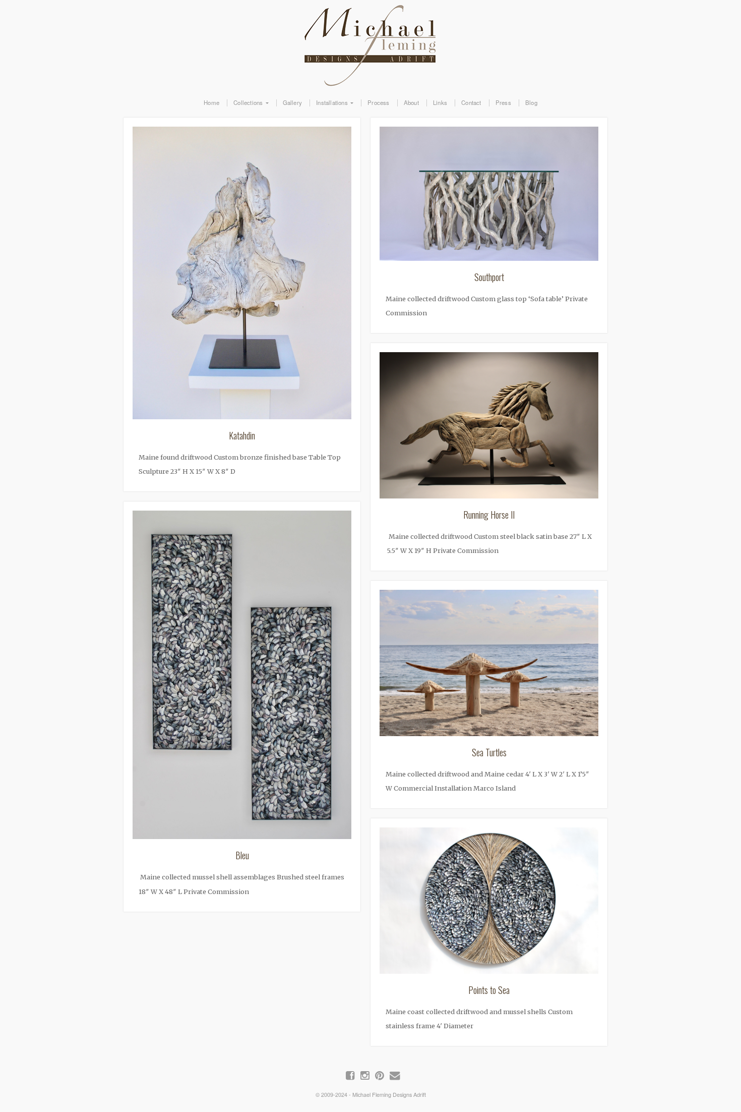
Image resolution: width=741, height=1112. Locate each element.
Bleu (242, 855)
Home (211, 102)
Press (503, 102)
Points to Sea (489, 989)
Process (378, 102)
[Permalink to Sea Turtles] (489, 666)
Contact (471, 102)
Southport (489, 277)
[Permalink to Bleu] (242, 678)
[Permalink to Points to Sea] (489, 903)
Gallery (292, 102)
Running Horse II (489, 514)
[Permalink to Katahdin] (242, 276)
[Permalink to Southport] (489, 197)
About (411, 102)
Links (440, 102)
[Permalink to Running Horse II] (489, 428)
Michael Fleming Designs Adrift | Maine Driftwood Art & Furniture (371, 43)
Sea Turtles (489, 752)
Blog (531, 102)
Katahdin (242, 435)
